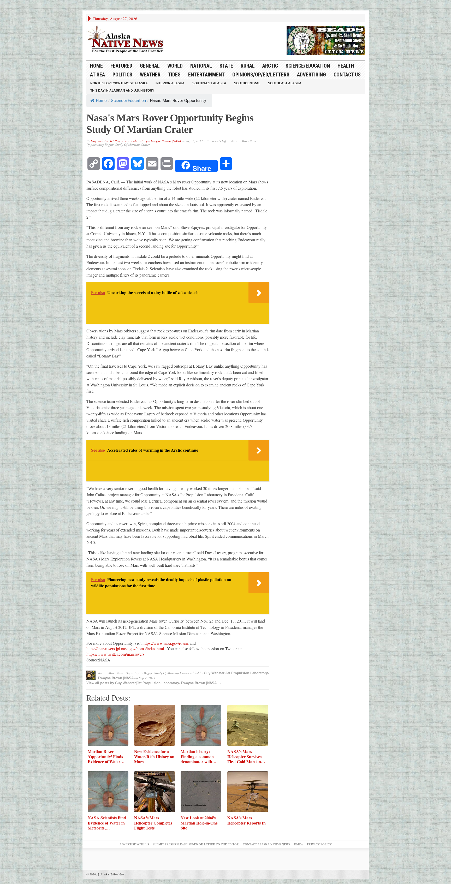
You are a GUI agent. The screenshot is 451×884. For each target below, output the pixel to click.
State (226, 66)
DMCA (298, 844)
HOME (96, 66)
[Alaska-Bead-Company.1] (326, 39)
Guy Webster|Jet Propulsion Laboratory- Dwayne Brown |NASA (136, 141)
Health (345, 66)
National (201, 66)
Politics (122, 74)
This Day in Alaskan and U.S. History (122, 90)
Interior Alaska (170, 83)
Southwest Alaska (209, 83)
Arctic (270, 66)
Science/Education (308, 66)
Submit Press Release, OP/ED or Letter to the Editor (196, 844)
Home (101, 100)
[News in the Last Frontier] (126, 40)
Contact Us (347, 74)
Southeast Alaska (284, 83)
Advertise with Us (134, 844)
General (150, 66)
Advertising (311, 74)
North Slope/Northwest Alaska (119, 83)
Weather (150, 74)
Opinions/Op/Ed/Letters (260, 74)
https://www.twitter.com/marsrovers (115, 654)
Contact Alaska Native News (266, 844)
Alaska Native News (111, 874)
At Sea (97, 74)
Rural (248, 66)
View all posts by (100, 683)
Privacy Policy (319, 844)
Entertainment (206, 74)
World (175, 66)
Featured (121, 66)
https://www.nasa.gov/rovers (166, 643)
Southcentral (247, 83)
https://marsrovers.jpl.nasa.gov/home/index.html (125, 648)
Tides (174, 74)
